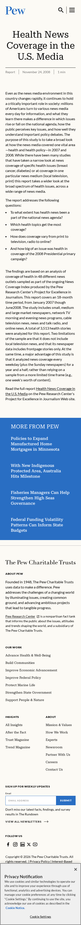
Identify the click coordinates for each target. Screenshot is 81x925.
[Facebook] (8, 844)
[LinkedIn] (22, 844)
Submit (66, 800)
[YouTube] (35, 844)
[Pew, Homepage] (15, 10)
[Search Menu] (61, 10)
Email (8, 793)
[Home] (40, 562)
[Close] (76, 869)
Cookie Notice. (15, 908)
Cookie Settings (40, 916)
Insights (12, 717)
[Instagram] (15, 844)
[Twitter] (29, 844)
